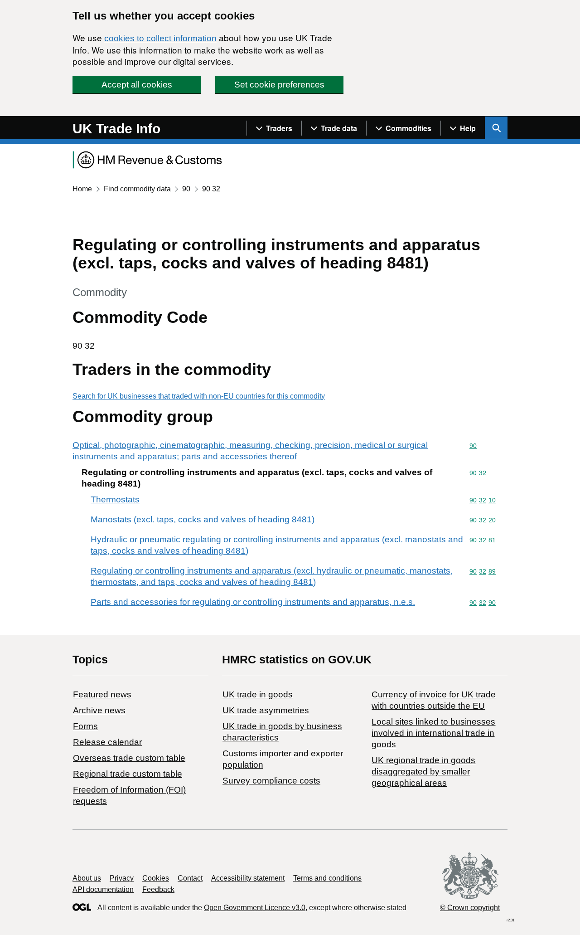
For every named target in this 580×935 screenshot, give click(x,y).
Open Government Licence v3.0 (254, 907)
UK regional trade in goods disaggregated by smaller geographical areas (423, 771)
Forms (85, 726)
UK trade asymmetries (265, 710)
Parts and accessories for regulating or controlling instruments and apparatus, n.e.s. (253, 602)
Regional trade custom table (127, 774)
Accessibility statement (248, 878)
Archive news (99, 710)
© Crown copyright (470, 907)
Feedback (158, 889)
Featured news (102, 694)
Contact (190, 878)
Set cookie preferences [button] (279, 84)
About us (86, 878)
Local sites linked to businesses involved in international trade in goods (433, 733)
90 (186, 189)
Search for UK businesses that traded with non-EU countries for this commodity (198, 396)
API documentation (103, 889)
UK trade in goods (257, 694)
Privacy (122, 878)
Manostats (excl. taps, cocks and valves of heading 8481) (202, 519)
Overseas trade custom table (129, 758)
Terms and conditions (327, 878)
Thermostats (115, 499)
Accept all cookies (137, 84)
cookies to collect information (160, 38)
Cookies (155, 878)
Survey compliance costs (271, 780)
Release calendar (107, 742)
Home (82, 189)
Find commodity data (137, 189)
